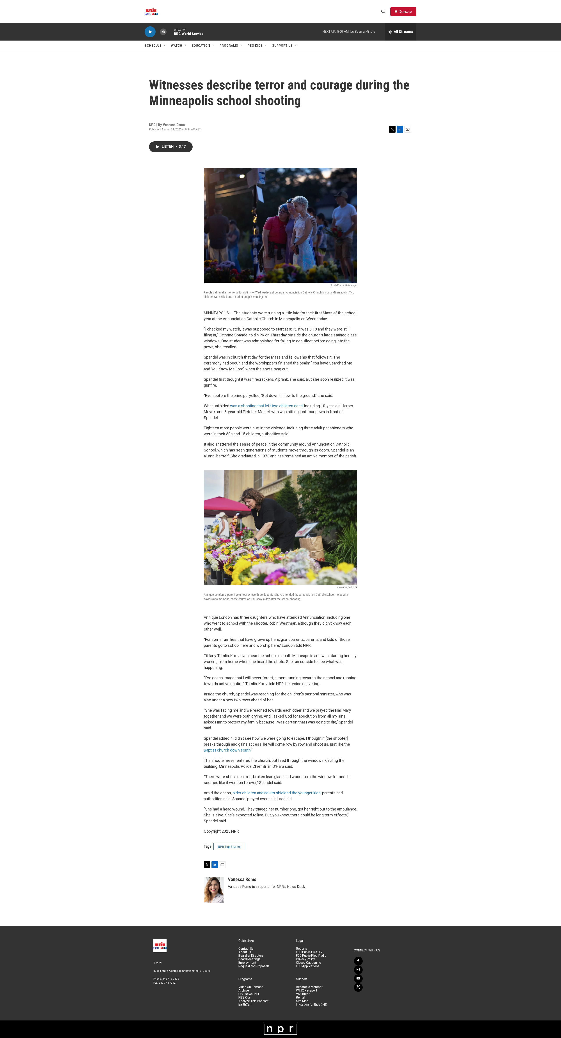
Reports (301, 948)
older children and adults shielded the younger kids (277, 793)
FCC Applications (307, 966)
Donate (405, 11)
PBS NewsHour (248, 994)
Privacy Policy (305, 959)
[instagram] (358, 969)
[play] (150, 31)
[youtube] (358, 978)
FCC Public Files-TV (309, 952)
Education (201, 45)
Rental (300, 997)
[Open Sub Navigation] (165, 45)
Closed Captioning (308, 962)
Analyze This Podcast (253, 1001)
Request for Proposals (253, 966)
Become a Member (309, 987)
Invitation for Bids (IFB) (311, 1004)
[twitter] (358, 987)
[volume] (163, 32)
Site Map (302, 1001)
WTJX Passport (306, 990)
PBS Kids (255, 45)
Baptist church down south (227, 750)
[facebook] (358, 961)
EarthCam (245, 1004)
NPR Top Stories (229, 846)
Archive (243, 990)
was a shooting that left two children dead (266, 405)
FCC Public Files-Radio (311, 955)
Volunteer (303, 994)
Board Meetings (249, 959)
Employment (247, 962)
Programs (229, 45)
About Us (244, 952)
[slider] (170, 31)
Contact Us (246, 948)
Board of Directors (251, 955)
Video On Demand (250, 987)
